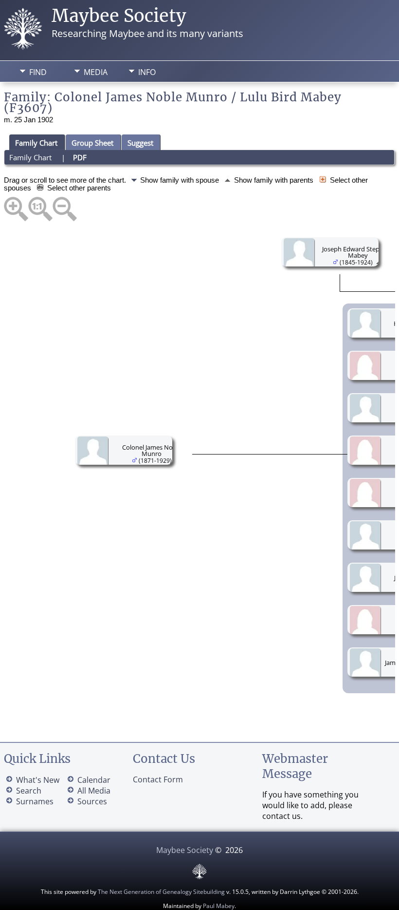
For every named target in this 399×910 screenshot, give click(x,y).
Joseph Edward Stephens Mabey (358, 252)
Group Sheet (92, 143)
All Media (93, 790)
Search (28, 790)
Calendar (93, 780)
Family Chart (36, 143)
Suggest (140, 143)
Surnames (35, 801)
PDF (80, 157)
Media (96, 72)
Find (38, 72)
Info (147, 72)
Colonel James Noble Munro (151, 450)
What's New (37, 780)
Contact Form (158, 779)
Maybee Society (119, 16)
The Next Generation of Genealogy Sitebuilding (161, 892)
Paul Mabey (219, 906)
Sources (92, 801)
